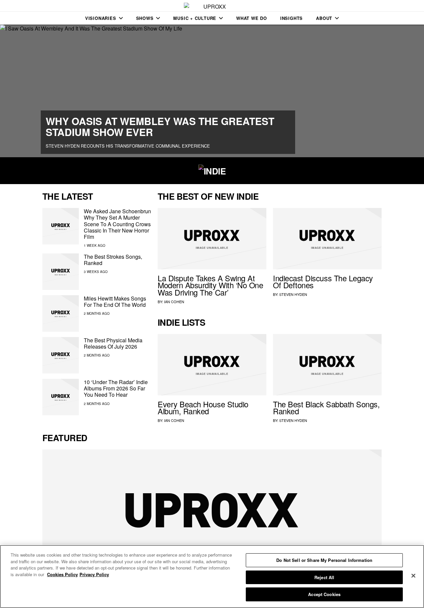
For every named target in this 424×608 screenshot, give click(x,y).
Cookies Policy (62, 574)
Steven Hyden (293, 294)
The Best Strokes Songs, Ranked (113, 260)
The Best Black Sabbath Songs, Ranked (326, 407)
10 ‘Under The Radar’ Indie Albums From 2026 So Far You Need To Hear (116, 388)
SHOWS (145, 18)
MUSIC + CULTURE (194, 18)
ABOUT (324, 18)
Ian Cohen (174, 301)
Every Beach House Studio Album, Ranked (203, 407)
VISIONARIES (100, 18)
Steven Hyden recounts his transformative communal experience (128, 146)
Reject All (324, 577)
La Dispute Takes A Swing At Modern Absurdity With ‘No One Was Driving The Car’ (210, 285)
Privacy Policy (94, 574)
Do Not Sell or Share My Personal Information (324, 560)
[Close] (413, 576)
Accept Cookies (324, 594)
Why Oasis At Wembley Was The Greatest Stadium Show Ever (160, 126)
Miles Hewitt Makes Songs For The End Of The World (115, 301)
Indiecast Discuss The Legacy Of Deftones (323, 281)
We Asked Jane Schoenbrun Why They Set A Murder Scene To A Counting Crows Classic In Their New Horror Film (117, 223)
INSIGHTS (291, 18)
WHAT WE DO (251, 18)
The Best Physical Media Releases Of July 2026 (113, 343)
